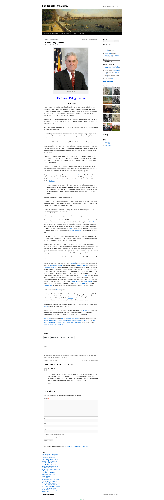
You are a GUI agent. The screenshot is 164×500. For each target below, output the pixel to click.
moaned (70, 298)
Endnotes (106, 52)
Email (45, 423)
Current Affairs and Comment (62, 355)
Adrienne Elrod (48, 285)
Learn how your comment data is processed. (76, 446)
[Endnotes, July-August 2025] (116, 91)
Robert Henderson (47, 483)
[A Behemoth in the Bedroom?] (107, 127)
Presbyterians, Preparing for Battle (89, 39)
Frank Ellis (45, 468)
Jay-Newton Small (80, 283)
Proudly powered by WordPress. (111, 494)
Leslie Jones (51, 474)
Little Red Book (86, 310)
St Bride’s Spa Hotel (109, 69)
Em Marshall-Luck (49, 464)
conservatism (52, 457)
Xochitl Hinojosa (88, 281)
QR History (62, 33)
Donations (46, 33)
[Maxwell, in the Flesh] (116, 127)
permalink (64, 357)
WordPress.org (108, 145)
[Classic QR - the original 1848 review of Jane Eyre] (116, 100)
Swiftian (58, 290)
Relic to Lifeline (108, 53)
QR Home (68, 33)
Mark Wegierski (47, 478)
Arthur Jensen (44, 454)
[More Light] (107, 109)
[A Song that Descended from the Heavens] (107, 100)
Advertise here (54, 33)
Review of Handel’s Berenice (51, 39)
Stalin (46, 484)
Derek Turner (54, 459)
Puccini (57, 479)
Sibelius (43, 484)
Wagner (56, 490)
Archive (82, 33)
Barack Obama (50, 454)
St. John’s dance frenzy (75, 230)
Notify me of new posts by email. (52, 437)
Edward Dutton (45, 462)
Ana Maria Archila (82, 265)
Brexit (46, 457)
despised (91, 222)
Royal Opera (56, 483)
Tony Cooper (45, 488)
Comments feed (108, 143)
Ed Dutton (55, 461)
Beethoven (56, 454)
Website (45, 429)
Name (45, 418)
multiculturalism (45, 479)
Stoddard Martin (53, 485)
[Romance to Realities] (116, 109)
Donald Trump (82, 355)
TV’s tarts (80, 175)
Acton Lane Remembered (110, 76)
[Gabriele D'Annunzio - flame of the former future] (107, 118)
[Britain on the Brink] (107, 91)
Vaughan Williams (46, 490)
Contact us (75, 33)
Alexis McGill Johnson (56, 265)
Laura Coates (75, 281)
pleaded (46, 306)
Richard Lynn (54, 481)
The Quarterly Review (55, 6)
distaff (72, 228)
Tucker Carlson (52, 488)
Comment (46, 398)
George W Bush (45, 469)
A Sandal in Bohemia (109, 46)
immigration (45, 474)
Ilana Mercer (48, 472)
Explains (51, 181)
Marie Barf (73, 263)
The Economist (57, 486)
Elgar (50, 463)
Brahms (43, 457)
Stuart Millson (48, 486)
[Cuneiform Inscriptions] (116, 118)
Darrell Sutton (45, 459)
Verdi (52, 490)
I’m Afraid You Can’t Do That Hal (112, 55)
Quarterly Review (108, 81)
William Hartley (46, 491)
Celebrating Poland (116, 70)
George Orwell (51, 467)
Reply (49, 383)
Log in (106, 140)
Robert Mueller (51, 357)
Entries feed (107, 142)
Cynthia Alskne (83, 275)
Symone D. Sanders (49, 267)
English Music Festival (52, 466)
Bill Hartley (54, 456)
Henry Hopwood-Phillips (55, 469)
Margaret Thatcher (46, 476)
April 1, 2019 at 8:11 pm (53, 370)
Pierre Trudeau (52, 479)
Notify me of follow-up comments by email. (54, 434)
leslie (57, 45)
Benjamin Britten (46, 456)
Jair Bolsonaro (90, 355)
